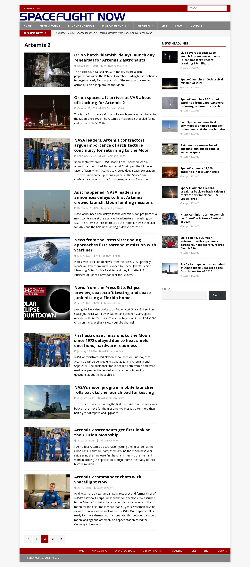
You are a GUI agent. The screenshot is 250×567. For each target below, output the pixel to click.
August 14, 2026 (191, 226)
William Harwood (109, 440)
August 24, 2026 (191, 67)
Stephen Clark (104, 487)
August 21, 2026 (191, 87)
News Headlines (175, 43)
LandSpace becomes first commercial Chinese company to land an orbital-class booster (202, 125)
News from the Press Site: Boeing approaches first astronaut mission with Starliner (115, 245)
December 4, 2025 (87, 65)
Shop (179, 25)
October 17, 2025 (87, 108)
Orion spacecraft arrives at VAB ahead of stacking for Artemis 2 (113, 100)
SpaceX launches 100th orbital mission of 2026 (201, 81)
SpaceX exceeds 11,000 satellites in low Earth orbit (199, 170)
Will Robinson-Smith (115, 65)
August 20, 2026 (191, 110)
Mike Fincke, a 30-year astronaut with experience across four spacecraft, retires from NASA (202, 243)
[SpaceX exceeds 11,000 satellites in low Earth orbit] (170, 172)
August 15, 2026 (191, 203)
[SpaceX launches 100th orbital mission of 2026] (170, 83)
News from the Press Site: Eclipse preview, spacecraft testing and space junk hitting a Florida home (112, 292)
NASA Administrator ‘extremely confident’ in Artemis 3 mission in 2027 (202, 218)
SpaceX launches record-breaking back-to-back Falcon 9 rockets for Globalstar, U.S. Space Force (202, 193)
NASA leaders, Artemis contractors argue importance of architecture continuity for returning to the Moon (112, 145)
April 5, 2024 (84, 303)
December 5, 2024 (87, 208)
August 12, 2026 (191, 252)
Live (164, 25)
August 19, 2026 (191, 133)
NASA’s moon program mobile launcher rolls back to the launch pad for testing (114, 390)
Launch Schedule (81, 25)
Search (166, 289)
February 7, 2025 (87, 156)
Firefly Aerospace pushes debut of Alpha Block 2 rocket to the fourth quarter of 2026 (202, 267)
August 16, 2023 (86, 398)
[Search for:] (207, 8)
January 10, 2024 (86, 351)
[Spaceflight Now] (73, 19)
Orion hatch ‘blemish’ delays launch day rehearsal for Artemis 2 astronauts (114, 57)
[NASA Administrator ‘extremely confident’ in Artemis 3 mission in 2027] (170, 219)
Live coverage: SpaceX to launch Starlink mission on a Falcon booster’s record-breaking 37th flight (200, 58)
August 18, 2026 (191, 156)
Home (27, 25)
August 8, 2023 (85, 440)
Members (144, 25)
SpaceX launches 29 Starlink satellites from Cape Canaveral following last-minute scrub (202, 102)
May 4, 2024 (84, 255)
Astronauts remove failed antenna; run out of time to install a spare (200, 148)
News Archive (50, 25)
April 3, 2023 (84, 487)
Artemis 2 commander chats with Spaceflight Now (107, 479)
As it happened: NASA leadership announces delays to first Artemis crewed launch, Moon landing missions (113, 197)
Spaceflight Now (113, 208)
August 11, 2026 (191, 275)
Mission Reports (114, 25)
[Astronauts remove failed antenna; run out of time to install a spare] (170, 149)
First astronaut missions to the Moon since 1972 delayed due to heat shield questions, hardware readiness (112, 340)
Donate (196, 25)
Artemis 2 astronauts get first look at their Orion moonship (112, 432)
